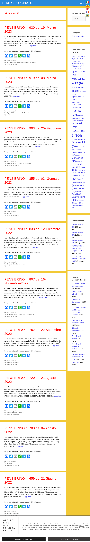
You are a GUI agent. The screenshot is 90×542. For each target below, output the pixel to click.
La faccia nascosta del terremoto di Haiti (78, 356)
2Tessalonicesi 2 (78, 64)
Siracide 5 (16, 513)
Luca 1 (77, 164)
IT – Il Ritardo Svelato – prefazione (76, 346)
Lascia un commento (13, 64)
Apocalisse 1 (76, 68)
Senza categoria (11, 60)
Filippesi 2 (10, 113)
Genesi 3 (9, 362)
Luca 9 (9, 62)
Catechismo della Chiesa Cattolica (78, 102)
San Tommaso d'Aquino (78, 205)
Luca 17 (82, 170)
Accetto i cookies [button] (23, 539)
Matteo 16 (20, 62)
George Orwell (78, 139)
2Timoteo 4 (78, 66)
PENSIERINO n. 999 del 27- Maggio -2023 (79, 258)
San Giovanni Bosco (19, 264)
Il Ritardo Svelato (17, 3)
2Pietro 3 (76, 61)
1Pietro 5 (79, 59)
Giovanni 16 (79, 155)
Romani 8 (76, 194)
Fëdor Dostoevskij (12, 314)
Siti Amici (75, 362)
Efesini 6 (76, 107)
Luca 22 (75, 172)
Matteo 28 (79, 191)
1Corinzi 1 (76, 56)
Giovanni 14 (10, 163)
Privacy (81, 525)
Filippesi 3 (79, 118)
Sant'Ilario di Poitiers (29, 62)
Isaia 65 (79, 161)
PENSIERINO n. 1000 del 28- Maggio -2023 (78, 248)
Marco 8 (13, 62)
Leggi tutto (32, 46)
